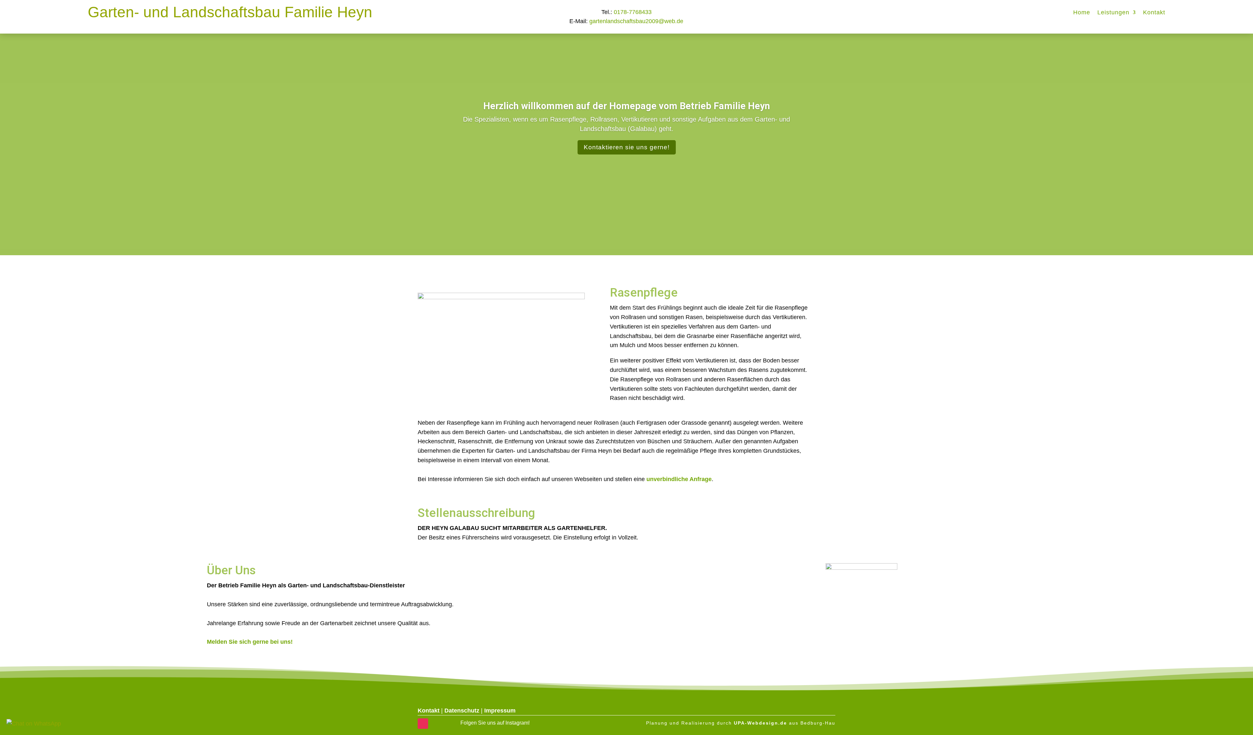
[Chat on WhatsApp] (34, 723)
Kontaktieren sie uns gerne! (627, 147)
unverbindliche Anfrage (679, 479)
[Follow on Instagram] (423, 723)
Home (1081, 13)
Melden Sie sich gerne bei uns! (250, 642)
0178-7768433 (633, 12)
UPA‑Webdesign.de (760, 723)
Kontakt (1154, 13)
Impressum (500, 710)
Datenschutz (461, 710)
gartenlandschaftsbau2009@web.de (636, 21)
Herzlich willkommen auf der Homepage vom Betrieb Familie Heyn (626, 105)
